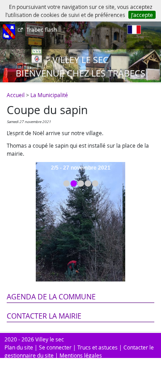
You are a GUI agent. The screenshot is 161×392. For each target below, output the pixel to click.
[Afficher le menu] (9, 33)
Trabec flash (41, 29)
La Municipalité (49, 94)
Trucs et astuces (97, 347)
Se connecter (55, 347)
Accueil (16, 94)
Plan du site (18, 347)
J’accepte (142, 14)
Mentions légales (80, 355)
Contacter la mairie (44, 316)
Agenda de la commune (51, 297)
